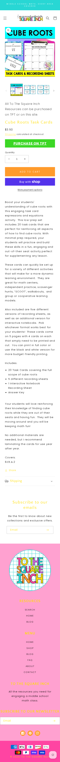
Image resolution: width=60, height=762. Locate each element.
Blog (30, 621)
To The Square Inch (35, 756)
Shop (30, 648)
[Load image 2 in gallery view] (30, 90)
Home (30, 615)
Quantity (9, 152)
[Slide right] (54, 90)
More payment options (30, 189)
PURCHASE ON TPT (30, 143)
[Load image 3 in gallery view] (43, 90)
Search (30, 609)
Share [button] (12, 470)
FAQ (30, 660)
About (30, 666)
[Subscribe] (47, 530)
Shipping (10, 134)
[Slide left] (6, 90)
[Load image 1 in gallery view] (16, 90)
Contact (30, 672)
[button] (5, 18)
